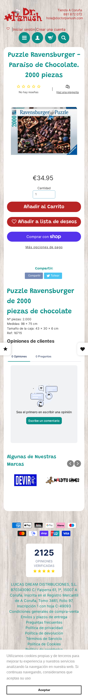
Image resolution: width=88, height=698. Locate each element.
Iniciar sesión (24, 29)
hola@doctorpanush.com (64, 18)
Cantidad (44, 188)
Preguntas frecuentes (44, 622)
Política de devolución (44, 633)
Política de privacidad (44, 627)
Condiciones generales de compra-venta (44, 611)
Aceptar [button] (44, 690)
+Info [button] (36, 678)
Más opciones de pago (44, 247)
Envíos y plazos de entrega (44, 617)
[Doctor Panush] (24, 14)
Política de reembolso (44, 649)
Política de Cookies (44, 644)
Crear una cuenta (50, 29)
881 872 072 (72, 14)
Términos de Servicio (44, 638)
